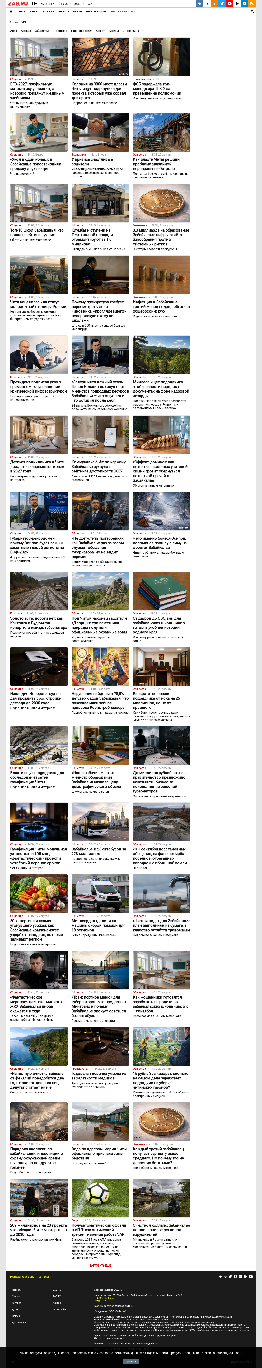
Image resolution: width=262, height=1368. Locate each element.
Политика (60, 31)
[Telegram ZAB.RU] (244, 3)
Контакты (43, 1277)
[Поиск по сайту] (196, 11)
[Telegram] (240, 1277)
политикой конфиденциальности (219, 1353)
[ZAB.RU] (18, 4)
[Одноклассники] (225, 1277)
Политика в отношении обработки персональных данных (125, 1343)
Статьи (48, 11)
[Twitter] (230, 1277)
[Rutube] (245, 1277)
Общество (42, 31)
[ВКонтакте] (220, 1277)
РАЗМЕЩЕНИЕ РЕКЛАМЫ (90, 11)
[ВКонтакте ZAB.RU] (199, 3)
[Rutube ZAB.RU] (237, 3)
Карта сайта (59, 1309)
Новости (16, 1290)
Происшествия (81, 31)
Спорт (100, 31)
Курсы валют (19, 1322)
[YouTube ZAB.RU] (229, 3)
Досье (15, 1309)
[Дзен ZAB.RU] (207, 3)
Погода (16, 1316)
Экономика (131, 31)
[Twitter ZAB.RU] (222, 3)
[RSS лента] (252, 3)
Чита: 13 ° (47, 4)
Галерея (16, 1303)
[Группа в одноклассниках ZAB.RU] (214, 3)
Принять (131, 1361)
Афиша (63, 11)
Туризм (113, 31)
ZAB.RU (57, 1290)
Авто (13, 31)
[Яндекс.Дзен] (235, 1277)
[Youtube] (251, 1277)
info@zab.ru (100, 1300)
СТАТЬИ (18, 21)
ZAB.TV (34, 11)
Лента (21, 11)
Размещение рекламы (22, 1277)
